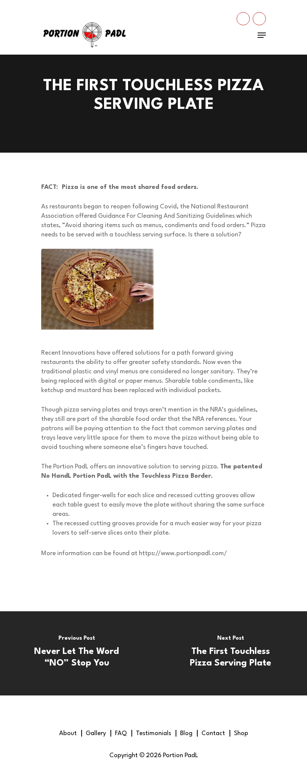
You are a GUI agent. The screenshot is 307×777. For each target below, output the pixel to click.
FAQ (121, 733)
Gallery (96, 733)
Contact (213, 733)
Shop (241, 733)
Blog (186, 733)
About (68, 733)
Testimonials (153, 733)
